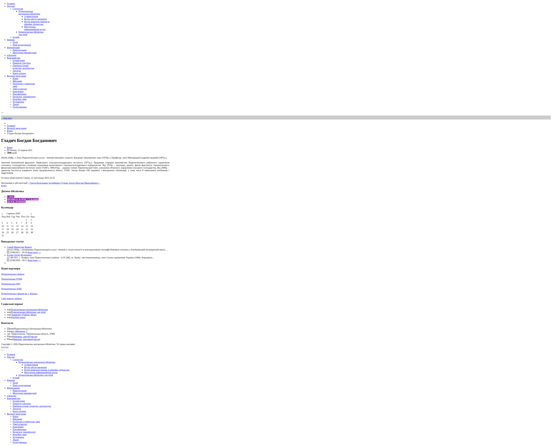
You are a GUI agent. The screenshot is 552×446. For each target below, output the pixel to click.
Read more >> (34, 252)
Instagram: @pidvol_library (24, 315)
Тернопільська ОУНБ (11, 279)
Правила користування (23, 199)
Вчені (10, 131)
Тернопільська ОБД (10, 284)
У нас (10, 196)
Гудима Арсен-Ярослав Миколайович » (80, 183)
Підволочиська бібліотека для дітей (28, 312)
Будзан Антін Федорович (19, 255)
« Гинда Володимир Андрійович (44, 183)
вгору (4, 185)
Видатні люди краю (16, 128)
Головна (11, 125)
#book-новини (16, 202)
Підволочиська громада (12, 274)
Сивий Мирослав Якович (19, 247)
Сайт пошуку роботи (11, 298)
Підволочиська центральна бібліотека (29, 309)
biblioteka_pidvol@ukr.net (25, 336)
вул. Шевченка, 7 (19, 331)
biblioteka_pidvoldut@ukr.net (26, 339)
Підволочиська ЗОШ (11, 289)
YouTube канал (18, 317)
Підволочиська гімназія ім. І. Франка (19, 293)
